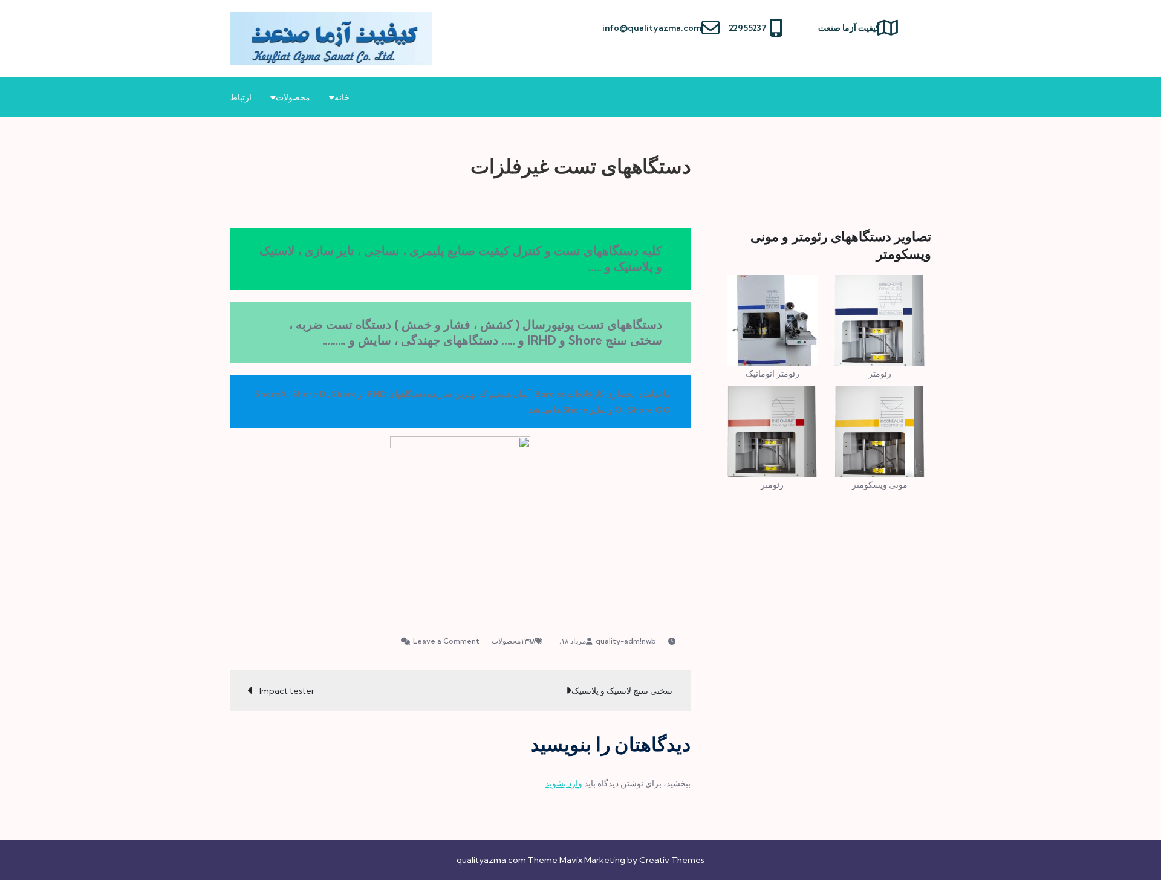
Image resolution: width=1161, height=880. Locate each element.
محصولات (293, 97)
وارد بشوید (563, 783)
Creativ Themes (671, 860)
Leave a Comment (440, 640)
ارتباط (241, 97)
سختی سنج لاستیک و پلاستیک (621, 690)
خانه (342, 97)
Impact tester (286, 690)
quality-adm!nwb (626, 640)
